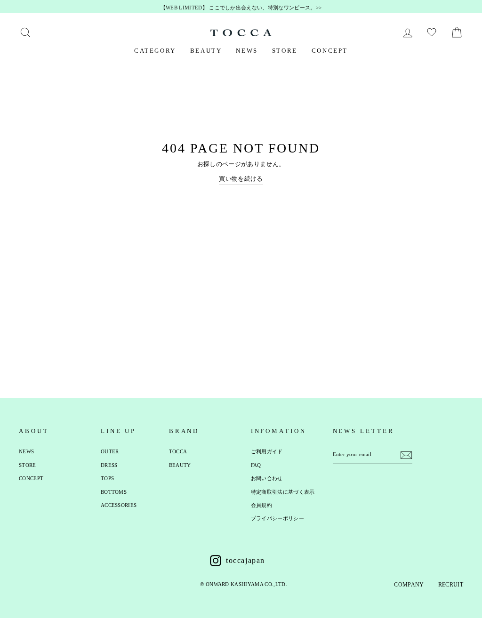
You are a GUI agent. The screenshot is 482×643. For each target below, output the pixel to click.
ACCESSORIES (119, 505)
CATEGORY (155, 50)
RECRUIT (450, 584)
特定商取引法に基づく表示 (283, 492)
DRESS (109, 465)
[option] (241, 8)
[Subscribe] (406, 455)
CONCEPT (330, 50)
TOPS (107, 478)
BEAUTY (206, 50)
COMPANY (409, 584)
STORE (284, 50)
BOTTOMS (114, 492)
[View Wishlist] (432, 32)
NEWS (246, 50)
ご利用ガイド (267, 451)
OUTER (110, 451)
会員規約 (261, 505)
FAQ (256, 465)
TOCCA (178, 451)
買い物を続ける (241, 178)
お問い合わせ (267, 478)
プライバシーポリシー (277, 518)
